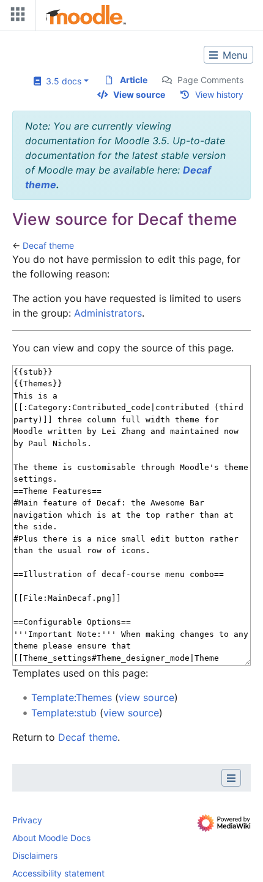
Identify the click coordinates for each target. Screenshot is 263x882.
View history (219, 94)
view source (146, 697)
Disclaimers (34, 855)
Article (133, 80)
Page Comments (210, 80)
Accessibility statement (58, 873)
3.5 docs (61, 81)
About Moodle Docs (51, 837)
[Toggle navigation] (15, 17)
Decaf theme (48, 245)
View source (139, 94)
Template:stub (64, 713)
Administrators (108, 313)
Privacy (27, 820)
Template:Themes (71, 697)
